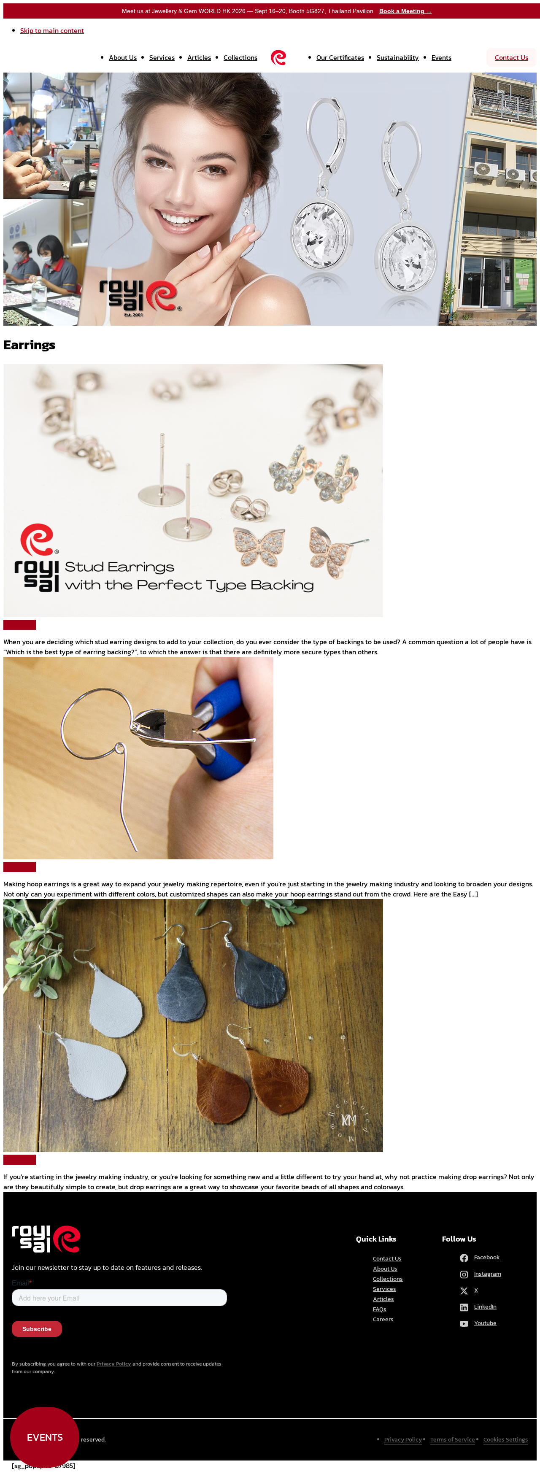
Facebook (487, 1257)
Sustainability (398, 57)
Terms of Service (452, 1439)
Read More (19, 625)
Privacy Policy (114, 1364)
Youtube (485, 1323)
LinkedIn (485, 1306)
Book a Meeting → (405, 11)
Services (162, 57)
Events (441, 57)
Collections (240, 57)
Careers (383, 1319)
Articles (199, 57)
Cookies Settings (505, 1439)
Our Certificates (340, 57)
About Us (123, 57)
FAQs (379, 1309)
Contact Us (511, 57)
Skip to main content (52, 30)
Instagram (487, 1273)
